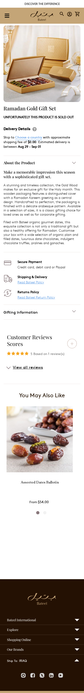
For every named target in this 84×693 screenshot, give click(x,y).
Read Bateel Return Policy (36, 297)
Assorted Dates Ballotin (40, 482)
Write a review (72, 343)
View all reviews (28, 367)
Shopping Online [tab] (19, 639)
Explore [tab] (12, 629)
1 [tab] (37, 512)
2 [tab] (44, 512)
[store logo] (42, 16)
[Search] (62, 13)
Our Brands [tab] (15, 649)
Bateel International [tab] (21, 620)
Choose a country (28, 137)
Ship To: (12, 661)
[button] (69, 13)
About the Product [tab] (19, 162)
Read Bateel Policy (31, 282)
